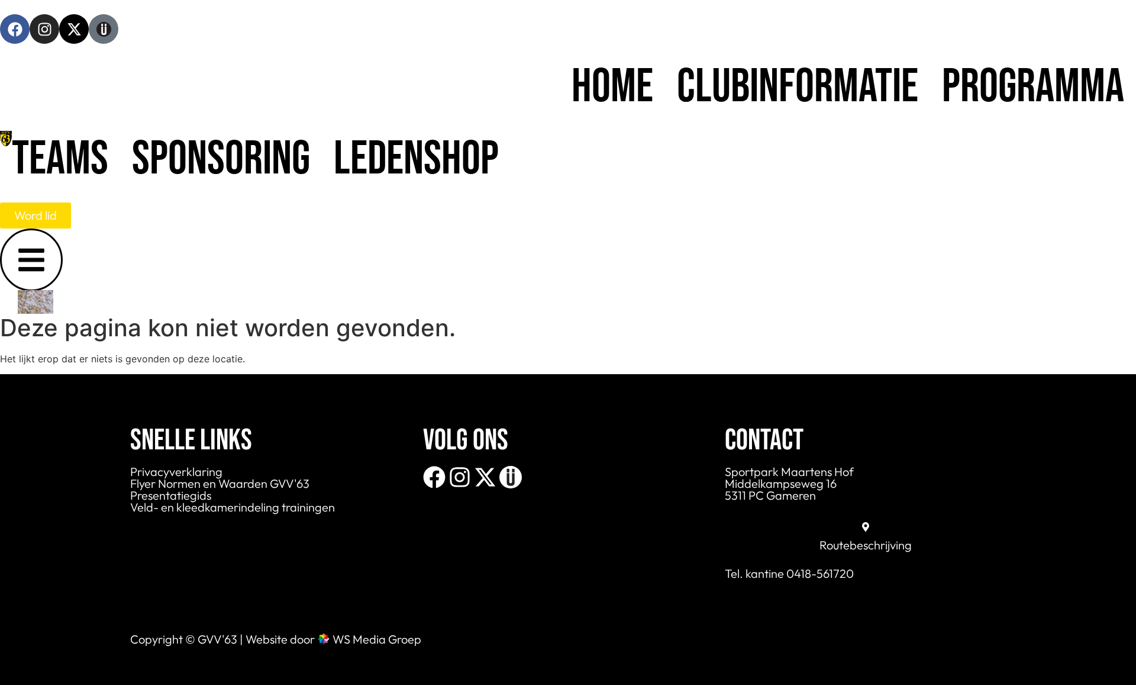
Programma (1033, 87)
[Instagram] (44, 29)
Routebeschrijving (865, 545)
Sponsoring (221, 159)
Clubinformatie (797, 87)
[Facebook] (15, 29)
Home (612, 87)
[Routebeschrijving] (865, 527)
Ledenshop (416, 159)
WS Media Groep (377, 639)
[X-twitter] (74, 29)
